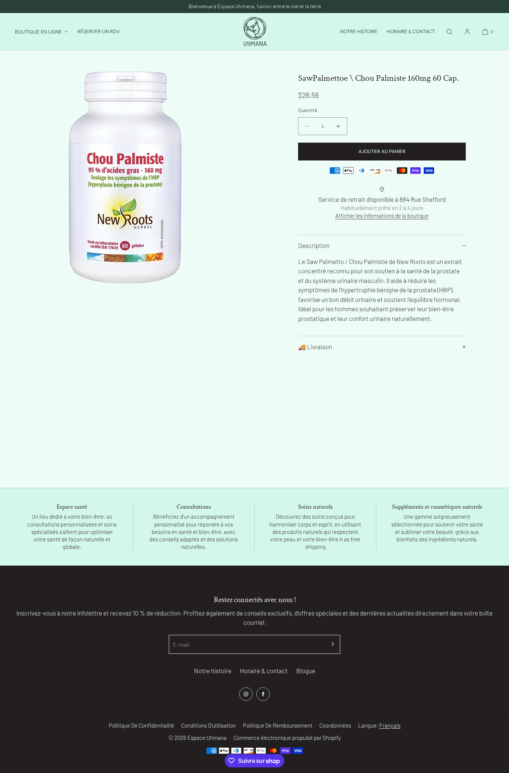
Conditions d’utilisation (208, 725)
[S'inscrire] (331, 644)
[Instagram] (246, 694)
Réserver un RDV (99, 31)
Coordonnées (335, 725)
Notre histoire (358, 31)
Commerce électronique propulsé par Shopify (287, 737)
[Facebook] (263, 694)
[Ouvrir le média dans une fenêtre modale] (127, 177)
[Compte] (467, 31)
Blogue (305, 670)
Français (390, 725)
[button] (449, 31)
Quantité (307, 110)
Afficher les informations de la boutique (382, 215)
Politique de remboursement (277, 725)
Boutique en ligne (38, 32)
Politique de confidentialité (141, 725)
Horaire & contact (411, 31)
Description (313, 245)
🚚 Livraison (315, 346)
